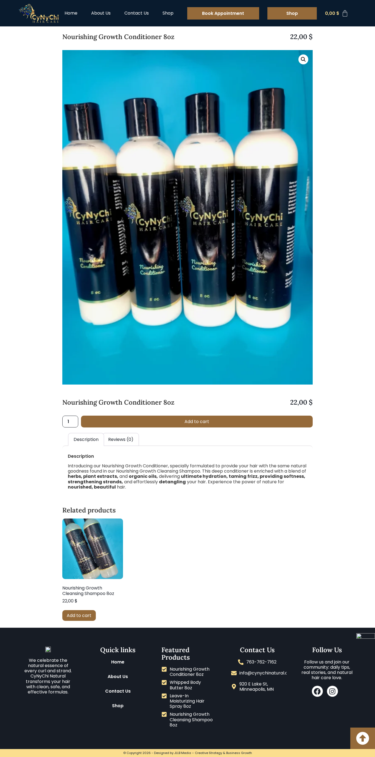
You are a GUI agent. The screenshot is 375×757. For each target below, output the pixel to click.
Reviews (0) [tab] (120, 439)
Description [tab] (86, 439)
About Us (101, 13)
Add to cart (196, 421)
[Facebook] (317, 691)
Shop (168, 13)
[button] (303, 59)
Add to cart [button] (79, 615)
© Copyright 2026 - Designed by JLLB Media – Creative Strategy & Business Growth (187, 753)
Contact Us (136, 13)
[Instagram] (332, 691)
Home (71, 13)
